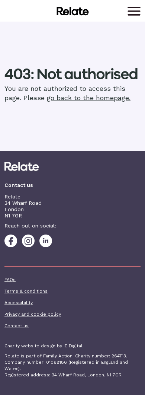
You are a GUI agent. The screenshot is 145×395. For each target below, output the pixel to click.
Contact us (16, 325)
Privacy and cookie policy (32, 314)
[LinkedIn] (45, 241)
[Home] (72, 166)
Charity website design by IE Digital (43, 345)
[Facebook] (10, 241)
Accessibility (18, 302)
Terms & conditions (26, 291)
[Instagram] (28, 241)
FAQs (10, 279)
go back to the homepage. (88, 98)
